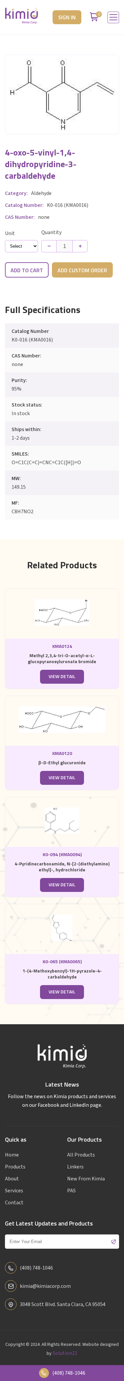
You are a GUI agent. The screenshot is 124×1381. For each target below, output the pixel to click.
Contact (14, 1202)
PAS (71, 1190)
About (12, 1178)
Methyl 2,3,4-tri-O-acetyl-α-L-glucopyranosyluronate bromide (62, 659)
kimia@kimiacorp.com (45, 1286)
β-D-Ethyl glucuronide (62, 763)
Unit (10, 233)
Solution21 (65, 1353)
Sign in (67, 17)
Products (15, 1166)
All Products (81, 1155)
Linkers (75, 1166)
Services (14, 1190)
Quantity (51, 232)
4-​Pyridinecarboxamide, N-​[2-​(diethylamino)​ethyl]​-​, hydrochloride (62, 867)
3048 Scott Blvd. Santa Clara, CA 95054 (62, 1304)
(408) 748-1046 (68, 1373)
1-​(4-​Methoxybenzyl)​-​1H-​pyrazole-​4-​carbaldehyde (62, 974)
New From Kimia (86, 1178)
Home (12, 1155)
